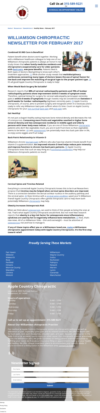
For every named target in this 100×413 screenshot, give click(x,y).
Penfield (9, 262)
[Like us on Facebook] (9, 354)
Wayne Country (57, 254)
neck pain (57, 108)
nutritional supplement (62, 149)
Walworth (10, 257)
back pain (18, 69)
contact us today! (67, 345)
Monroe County (13, 267)
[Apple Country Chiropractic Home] (23, 12)
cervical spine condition (57, 196)
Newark (53, 265)
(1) (31, 74)
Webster (10, 254)
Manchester (55, 275)
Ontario (9, 265)
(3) (73, 101)
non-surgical (33, 108)
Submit (50, 385)
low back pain (32, 142)
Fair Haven (11, 252)
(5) (66, 147)
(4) (27, 130)
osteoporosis (40, 130)
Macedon (10, 270)
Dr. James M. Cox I (31, 397)
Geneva (9, 272)
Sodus (53, 257)
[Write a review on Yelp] (13, 354)
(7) (77, 217)
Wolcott (9, 275)
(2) (90, 79)
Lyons (52, 270)
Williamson (55, 252)
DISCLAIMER (45, 395)
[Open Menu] (96, 6)
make (70, 227)
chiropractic (84, 125)
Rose (8, 260)
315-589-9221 (73, 4)
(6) (26, 196)
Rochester (54, 260)
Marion (53, 267)
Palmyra (54, 262)
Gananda (54, 272)
